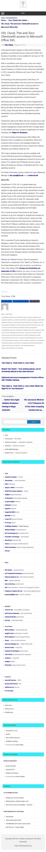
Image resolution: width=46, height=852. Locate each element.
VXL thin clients (6, 301)
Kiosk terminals (11, 766)
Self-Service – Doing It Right (15, 827)
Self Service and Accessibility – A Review (19, 805)
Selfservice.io (9, 709)
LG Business (9, 438)
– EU (13, 684)
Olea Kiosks (9, 816)
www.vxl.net (33, 175)
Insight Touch (9, 453)
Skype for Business (19, 133)
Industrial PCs (10, 769)
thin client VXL (34, 301)
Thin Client (8, 45)
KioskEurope (9, 712)
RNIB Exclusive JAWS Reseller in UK (17, 801)
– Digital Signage (17, 526)
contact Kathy (19, 745)
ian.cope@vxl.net (16, 175)
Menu (23, 13)
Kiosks (8, 734)
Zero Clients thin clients (20, 301)
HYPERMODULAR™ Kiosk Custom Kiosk (18, 823)
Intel (6, 435)
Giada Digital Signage (11, 449)
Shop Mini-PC (10, 730)
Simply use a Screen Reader (15, 798)
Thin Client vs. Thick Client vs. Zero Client (18, 363)
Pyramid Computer (11, 442)
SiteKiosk (8, 446)
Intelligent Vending (12, 741)
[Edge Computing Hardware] (23, 7)
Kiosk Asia (8, 705)
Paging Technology (12, 773)
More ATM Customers (13, 737)
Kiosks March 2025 (13, 820)
